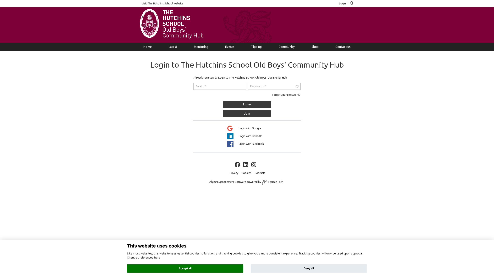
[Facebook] (237, 165)
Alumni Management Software (227, 181)
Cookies (246, 173)
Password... (257, 86)
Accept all (185, 268)
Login (342, 3)
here (157, 257)
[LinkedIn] (245, 165)
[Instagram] (253, 165)
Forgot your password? (286, 94)
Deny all (309, 268)
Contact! (260, 173)
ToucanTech (275, 181)
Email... (200, 86)
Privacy (233, 173)
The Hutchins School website (165, 3)
